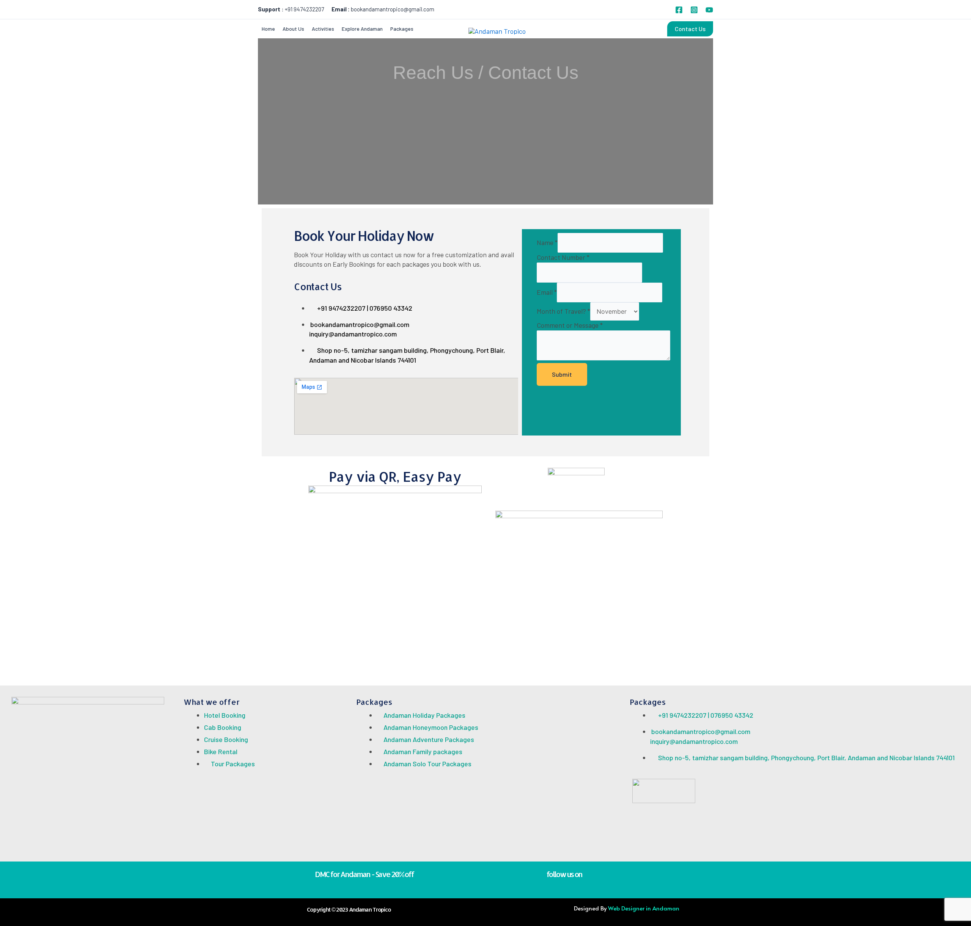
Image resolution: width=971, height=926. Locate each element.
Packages (401, 28)
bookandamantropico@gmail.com (392, 9)
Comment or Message (570, 325)
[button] (690, 28)
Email (547, 292)
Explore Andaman (362, 28)
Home (268, 28)
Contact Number (563, 257)
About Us (293, 28)
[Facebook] (679, 10)
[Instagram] (694, 10)
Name (547, 242)
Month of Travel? (563, 311)
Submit (562, 374)
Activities (323, 28)
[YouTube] (709, 10)
